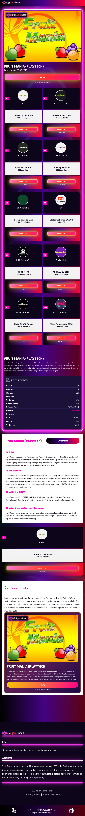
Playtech (75, 410)
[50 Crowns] (23, 199)
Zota (23, 104)
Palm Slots (60, 104)
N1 (61, 208)
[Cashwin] (23, 147)
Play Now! (23, 129)
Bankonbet (61, 156)
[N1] (61, 199)
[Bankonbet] (61, 147)
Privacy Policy (32, 794)
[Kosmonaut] (23, 252)
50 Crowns (23, 208)
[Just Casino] (23, 304)
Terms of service (51, 794)
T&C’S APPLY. (24, 132)
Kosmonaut (23, 260)
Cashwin (23, 156)
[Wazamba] (61, 252)
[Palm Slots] (61, 95)
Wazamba (61, 260)
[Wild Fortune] (61, 304)
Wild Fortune (61, 312)
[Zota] (23, 95)
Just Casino (23, 312)
